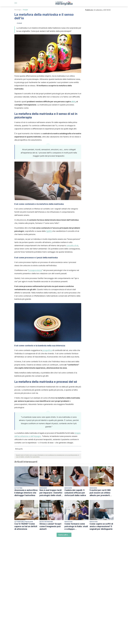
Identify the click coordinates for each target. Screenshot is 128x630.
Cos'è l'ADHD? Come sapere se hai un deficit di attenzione (25, 526)
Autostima (18, 488)
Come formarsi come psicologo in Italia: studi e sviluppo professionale (76, 526)
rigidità (49, 231)
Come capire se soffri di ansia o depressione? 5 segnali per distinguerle (101, 526)
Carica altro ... (64, 535)
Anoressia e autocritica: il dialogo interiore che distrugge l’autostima (26, 493)
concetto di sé (72, 245)
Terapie (25, 9)
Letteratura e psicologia (23, 521)
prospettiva (47, 350)
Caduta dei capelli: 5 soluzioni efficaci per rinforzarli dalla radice (75, 493)
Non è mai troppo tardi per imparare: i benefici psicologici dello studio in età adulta (51, 493)
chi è (73, 102)
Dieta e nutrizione (46, 521)
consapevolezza (35, 270)
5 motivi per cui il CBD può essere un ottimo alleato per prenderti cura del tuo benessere (101, 493)
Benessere (43, 488)
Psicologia (17, 9)
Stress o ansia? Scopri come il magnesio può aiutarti (50, 526)
